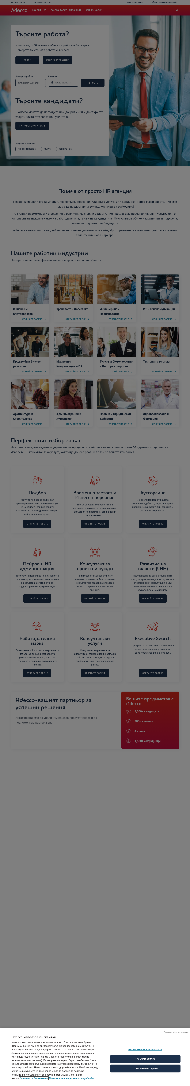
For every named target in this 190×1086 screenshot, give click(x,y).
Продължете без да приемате (176, 1032)
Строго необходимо (145, 1068)
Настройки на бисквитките (145, 1049)
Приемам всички (145, 1059)
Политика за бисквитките (33, 1078)
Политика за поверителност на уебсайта (72, 1078)
